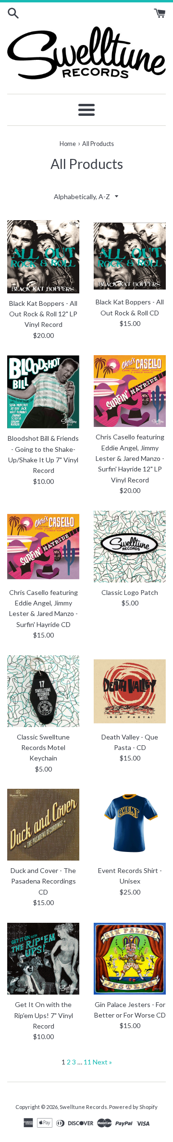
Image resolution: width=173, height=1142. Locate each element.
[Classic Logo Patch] (130, 546)
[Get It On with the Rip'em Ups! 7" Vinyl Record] (43, 959)
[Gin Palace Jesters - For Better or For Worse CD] (130, 959)
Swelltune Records (83, 1107)
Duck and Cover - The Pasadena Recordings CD (43, 881)
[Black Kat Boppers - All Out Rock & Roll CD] (130, 256)
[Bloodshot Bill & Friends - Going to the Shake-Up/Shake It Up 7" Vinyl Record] (43, 391)
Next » (102, 1062)
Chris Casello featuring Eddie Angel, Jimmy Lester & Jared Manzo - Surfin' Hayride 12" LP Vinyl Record (130, 458)
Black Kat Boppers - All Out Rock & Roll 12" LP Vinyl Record (43, 314)
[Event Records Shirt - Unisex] (130, 825)
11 (87, 1062)
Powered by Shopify (133, 1107)
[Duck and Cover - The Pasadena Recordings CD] (43, 825)
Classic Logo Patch (129, 592)
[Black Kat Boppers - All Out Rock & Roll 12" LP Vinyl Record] (43, 256)
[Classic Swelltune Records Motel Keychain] (43, 691)
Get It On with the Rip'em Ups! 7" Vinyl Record (43, 1015)
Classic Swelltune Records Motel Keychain (43, 747)
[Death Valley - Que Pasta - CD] (130, 691)
